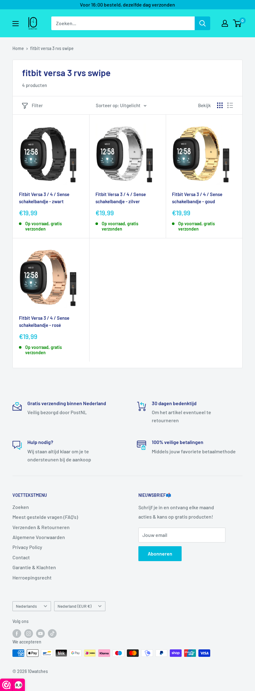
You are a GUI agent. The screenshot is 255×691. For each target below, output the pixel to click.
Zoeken (20, 507)
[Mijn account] (225, 23)
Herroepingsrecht (32, 577)
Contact (21, 557)
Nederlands (26, 606)
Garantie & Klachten (34, 567)
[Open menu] (15, 23)
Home (18, 48)
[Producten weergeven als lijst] (230, 105)
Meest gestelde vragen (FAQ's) (45, 517)
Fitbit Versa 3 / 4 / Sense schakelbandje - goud (197, 197)
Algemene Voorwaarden (38, 537)
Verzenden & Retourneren (41, 527)
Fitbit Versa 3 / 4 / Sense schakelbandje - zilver (120, 197)
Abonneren (160, 553)
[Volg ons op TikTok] (52, 633)
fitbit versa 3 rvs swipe (52, 48)
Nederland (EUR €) (74, 606)
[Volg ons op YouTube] (40, 633)
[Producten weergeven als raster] (220, 105)
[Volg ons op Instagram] (28, 633)
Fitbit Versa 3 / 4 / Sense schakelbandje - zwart (44, 197)
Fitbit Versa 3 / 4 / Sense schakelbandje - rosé (44, 321)
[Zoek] (202, 23)
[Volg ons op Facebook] (16, 633)
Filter (37, 105)
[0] (237, 23)
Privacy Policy (27, 547)
